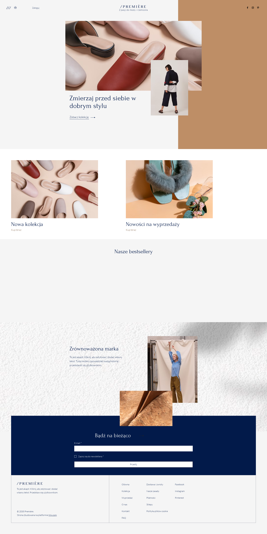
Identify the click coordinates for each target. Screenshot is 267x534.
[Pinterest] (258, 7)
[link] (17, 7)
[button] (8, 7)
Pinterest (179, 497)
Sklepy (149, 504)
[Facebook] (247, 7)
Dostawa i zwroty (154, 484)
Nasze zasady (152, 491)
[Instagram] (252, 7)
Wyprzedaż (127, 497)
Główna (125, 484)
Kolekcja (126, 491)
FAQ (124, 517)
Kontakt (126, 511)
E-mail (78, 443)
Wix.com (53, 515)
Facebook (179, 484)
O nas (124, 504)
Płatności (150, 497)
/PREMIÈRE (30, 483)
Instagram (180, 491)
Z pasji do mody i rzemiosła (133, 9)
